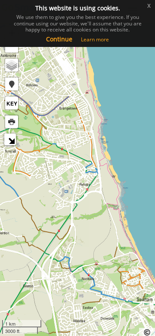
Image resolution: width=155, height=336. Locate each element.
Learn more (95, 39)
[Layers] (11, 65)
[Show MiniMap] (11, 140)
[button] (11, 84)
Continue (59, 39)
